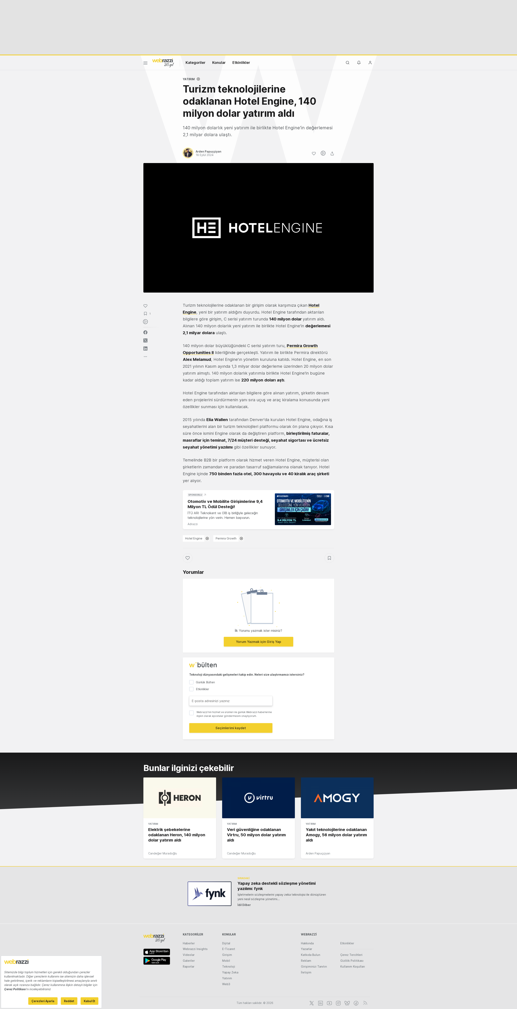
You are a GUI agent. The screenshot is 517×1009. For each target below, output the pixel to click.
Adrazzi (193, 524)
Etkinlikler (241, 62)
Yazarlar (306, 949)
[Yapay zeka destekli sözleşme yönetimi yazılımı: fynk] (209, 894)
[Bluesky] (346, 1002)
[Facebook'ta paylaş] (145, 332)
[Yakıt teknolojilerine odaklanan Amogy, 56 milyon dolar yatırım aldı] (337, 797)
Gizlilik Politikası (352, 960)
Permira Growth (226, 538)
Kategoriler (195, 62)
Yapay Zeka (230, 972)
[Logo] (163, 62)
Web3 (226, 984)
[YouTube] (329, 1002)
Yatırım (189, 79)
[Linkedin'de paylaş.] (145, 349)
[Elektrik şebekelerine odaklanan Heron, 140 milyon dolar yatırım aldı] (179, 797)
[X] (311, 1002)
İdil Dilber (244, 905)
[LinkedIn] (320, 1002)
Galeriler (189, 960)
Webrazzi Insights (195, 949)
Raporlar (188, 966)
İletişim (306, 972)
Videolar (188, 954)
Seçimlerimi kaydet (230, 728)
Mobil (226, 960)
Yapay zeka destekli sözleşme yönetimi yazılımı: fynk (276, 886)
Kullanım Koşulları (352, 966)
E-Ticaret (228, 949)
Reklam (306, 960)
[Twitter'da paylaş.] (145, 340)
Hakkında (307, 943)
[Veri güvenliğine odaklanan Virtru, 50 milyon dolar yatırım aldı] (258, 797)
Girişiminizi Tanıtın (314, 966)
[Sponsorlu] (303, 509)
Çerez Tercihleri (351, 954)
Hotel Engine (193, 538)
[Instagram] (337, 1002)
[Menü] (145, 64)
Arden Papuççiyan (318, 853)
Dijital (226, 943)
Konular (219, 62)
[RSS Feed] (364, 1002)
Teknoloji (228, 966)
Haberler (189, 943)
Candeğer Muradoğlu (162, 853)
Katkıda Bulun (310, 954)
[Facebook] (355, 1002)
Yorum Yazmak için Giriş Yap (258, 642)
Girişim (227, 954)
